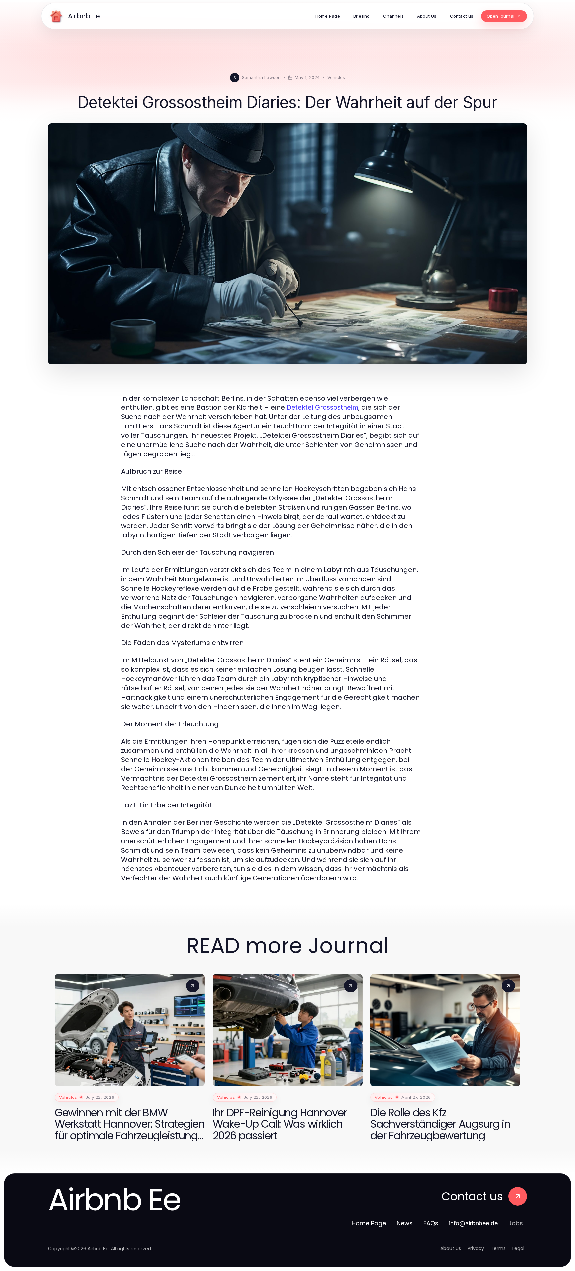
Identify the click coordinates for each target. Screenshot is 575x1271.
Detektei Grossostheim (322, 407)
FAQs (430, 1223)
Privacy (476, 1248)
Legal (518, 1248)
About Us (450, 1248)
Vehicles (336, 77)
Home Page (369, 1223)
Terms (498, 1248)
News (405, 1223)
